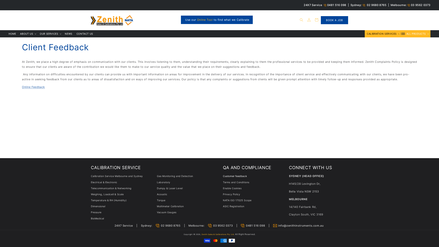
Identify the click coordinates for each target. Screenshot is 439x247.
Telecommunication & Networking (111, 188)
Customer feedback (235, 176)
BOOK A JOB (334, 20)
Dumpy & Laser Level (170, 188)
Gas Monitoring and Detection (175, 176)
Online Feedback (33, 87)
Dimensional (98, 206)
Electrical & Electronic (104, 182)
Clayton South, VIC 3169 (306, 214)
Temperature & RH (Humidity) (109, 200)
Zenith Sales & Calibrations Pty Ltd (217, 234)
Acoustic (162, 194)
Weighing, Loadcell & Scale (107, 194)
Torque (161, 200)
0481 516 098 (336, 5)
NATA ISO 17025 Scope (237, 200)
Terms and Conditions (236, 182)
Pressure (96, 212)
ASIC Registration (233, 206)
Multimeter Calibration (170, 206)
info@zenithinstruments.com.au (301, 225)
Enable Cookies (232, 188)
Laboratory (163, 182)
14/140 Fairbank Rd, (302, 207)
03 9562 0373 (420, 5)
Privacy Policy (231, 194)
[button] (301, 20)
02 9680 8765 (376, 5)
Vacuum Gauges (166, 212)
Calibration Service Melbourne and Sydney (117, 176)
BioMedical (97, 218)
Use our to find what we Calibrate (217, 19)
